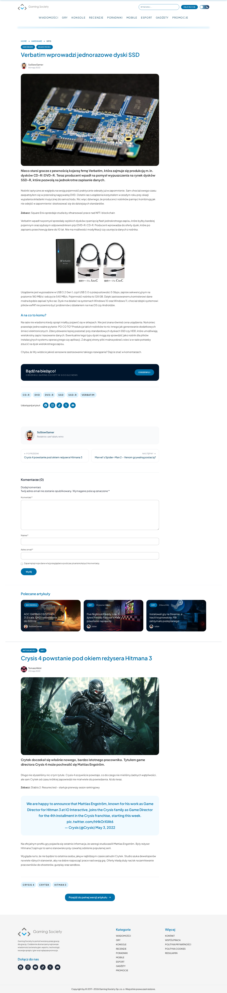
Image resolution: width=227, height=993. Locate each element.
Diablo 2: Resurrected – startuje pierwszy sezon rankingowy (65, 787)
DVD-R (49, 394)
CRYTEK (44, 884)
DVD (37, 394)
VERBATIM (88, 394)
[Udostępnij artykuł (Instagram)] (52, 405)
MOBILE (131, 17)
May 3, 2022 (105, 827)
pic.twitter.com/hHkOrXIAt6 (90, 821)
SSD (60, 394)
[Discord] (57, 967)
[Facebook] (20, 967)
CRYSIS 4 (28, 884)
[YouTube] (35, 967)
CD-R (26, 394)
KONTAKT (170, 935)
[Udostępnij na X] (66, 405)
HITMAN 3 (60, 884)
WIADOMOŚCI (48, 17)
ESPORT (146, 17)
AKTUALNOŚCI (29, 650)
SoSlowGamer (35, 64)
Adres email (27, 549)
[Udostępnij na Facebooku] (45, 405)
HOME (24, 41)
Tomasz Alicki (34, 668)
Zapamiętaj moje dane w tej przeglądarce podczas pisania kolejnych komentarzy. (62, 563)
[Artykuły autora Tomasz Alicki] (24, 669)
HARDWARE (36, 41)
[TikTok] (43, 967)
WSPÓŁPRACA (173, 940)
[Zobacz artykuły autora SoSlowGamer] (24, 66)
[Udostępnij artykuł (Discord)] (73, 405)
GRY (65, 17)
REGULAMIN (171, 953)
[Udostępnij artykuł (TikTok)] (59, 405)
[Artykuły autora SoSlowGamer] (30, 435)
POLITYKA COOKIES (175, 948)
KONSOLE (78, 17)
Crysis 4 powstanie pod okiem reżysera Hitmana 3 (86, 658)
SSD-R (72, 394)
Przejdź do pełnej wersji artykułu (88, 897)
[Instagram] (28, 967)
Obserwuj (144, 372)
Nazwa (24, 535)
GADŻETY (162, 17)
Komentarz (26, 497)
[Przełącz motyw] (204, 7)
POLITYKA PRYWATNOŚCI (178, 944)
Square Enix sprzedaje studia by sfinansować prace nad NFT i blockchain (73, 212)
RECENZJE (96, 17)
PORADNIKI (115, 17)
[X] (50, 967)
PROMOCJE (180, 17)
